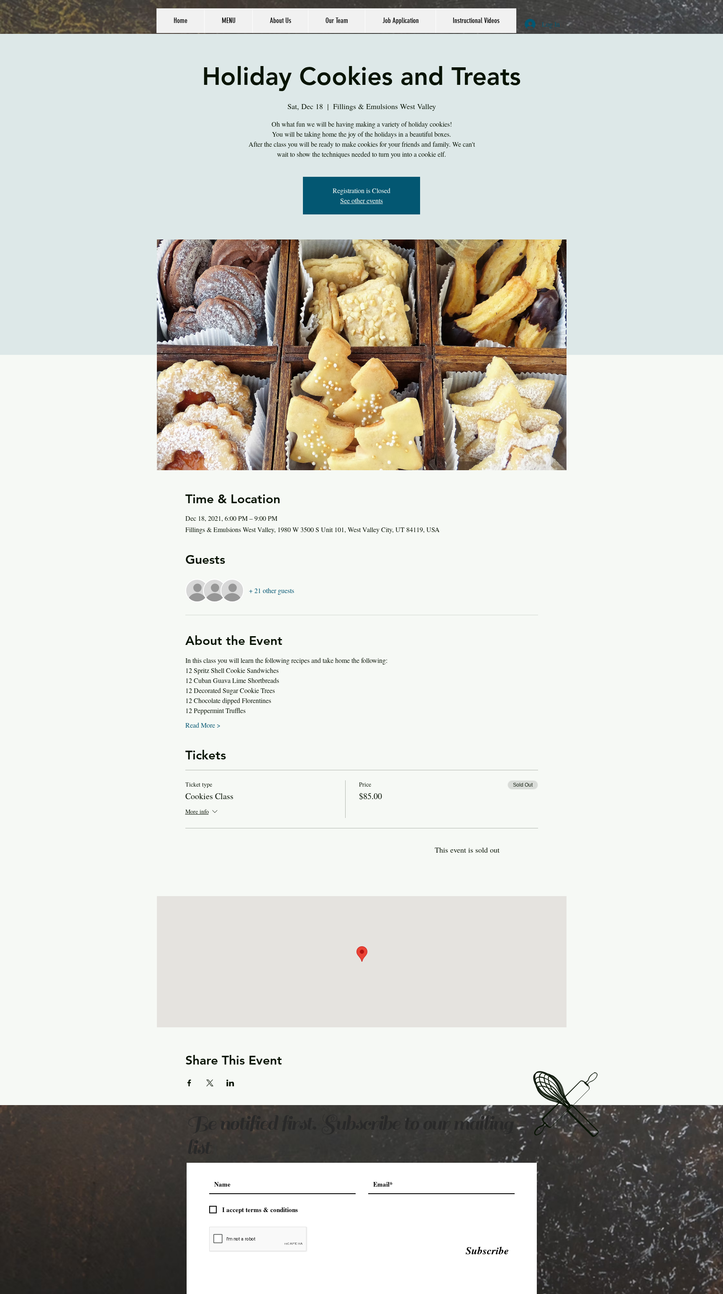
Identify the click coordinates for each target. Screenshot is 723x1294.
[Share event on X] (210, 1083)
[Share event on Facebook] (189, 1083)
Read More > (202, 725)
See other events (361, 200)
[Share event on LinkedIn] (230, 1083)
